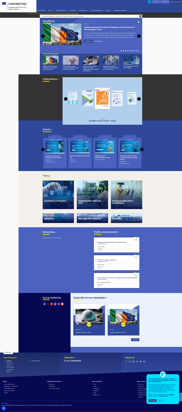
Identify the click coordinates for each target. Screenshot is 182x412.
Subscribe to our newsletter (89, 297)
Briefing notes (52, 386)
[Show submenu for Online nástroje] (88, 10)
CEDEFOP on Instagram (58, 304)
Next (139, 36)
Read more (88, 43)
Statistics (6, 392)
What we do (141, 386)
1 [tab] (121, 51)
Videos (95, 392)
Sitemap (70, 405)
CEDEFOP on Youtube (51, 304)
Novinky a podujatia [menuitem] (96, 10)
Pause (138, 22)
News (94, 384)
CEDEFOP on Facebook (44, 304)
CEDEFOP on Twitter (48, 304)
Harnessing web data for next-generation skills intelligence (102, 121)
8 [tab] (136, 51)
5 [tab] (129, 51)
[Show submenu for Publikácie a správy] (67, 10)
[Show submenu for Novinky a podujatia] (103, 10)
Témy (46, 175)
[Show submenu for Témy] (52, 10)
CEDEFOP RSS (62, 304)
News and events (97, 381)
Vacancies (48, 232)
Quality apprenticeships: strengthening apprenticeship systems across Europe (109, 28)
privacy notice (164, 396)
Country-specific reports (54, 388)
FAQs (2, 405)
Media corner (96, 395)
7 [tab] (134, 51)
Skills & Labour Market (9, 384)
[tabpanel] (91, 36)
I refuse (160, 400)
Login (157, 1)
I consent (152, 400)
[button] (3, 408)
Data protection (57, 405)
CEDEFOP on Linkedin (55, 304)
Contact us (140, 397)
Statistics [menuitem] (72, 10)
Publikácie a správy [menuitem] (61, 10)
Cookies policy (40, 405)
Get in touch (10, 357)
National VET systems (9, 390)
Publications (50, 79)
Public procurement (105, 232)
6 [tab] (132, 51)
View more (58, 195)
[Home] (17, 6)
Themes (4, 381)
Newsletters (96, 388)
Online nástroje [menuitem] (82, 10)
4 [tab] (127, 51)
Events (46, 129)
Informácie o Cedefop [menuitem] (120, 10)
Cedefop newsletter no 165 (83, 332)
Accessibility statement (9, 405)
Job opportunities (142, 390)
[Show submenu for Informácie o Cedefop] (127, 10)
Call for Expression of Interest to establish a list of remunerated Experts (117, 278)
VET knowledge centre (9, 388)
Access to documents (31, 405)
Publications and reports (54, 381)
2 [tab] (123, 51)
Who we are (141, 384)
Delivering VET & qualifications (11, 386)
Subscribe (69, 357)
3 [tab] (125, 51)
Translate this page (78, 16)
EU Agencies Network (143, 395)
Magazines (95, 390)
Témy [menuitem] (49, 10)
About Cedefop (141, 381)
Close (140, 16)
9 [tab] (138, 51)
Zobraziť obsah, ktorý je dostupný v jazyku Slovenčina (66, 13)
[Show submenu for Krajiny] (111, 10)
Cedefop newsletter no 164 (117, 332)
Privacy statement (48, 405)
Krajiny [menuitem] (108, 10)
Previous (43, 36)
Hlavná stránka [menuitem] (41, 10)
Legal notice (64, 405)
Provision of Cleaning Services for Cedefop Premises (111, 242)
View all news (98, 43)
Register (166, 1)
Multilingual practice (20, 405)
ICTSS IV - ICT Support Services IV (106, 260)
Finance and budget (142, 388)
